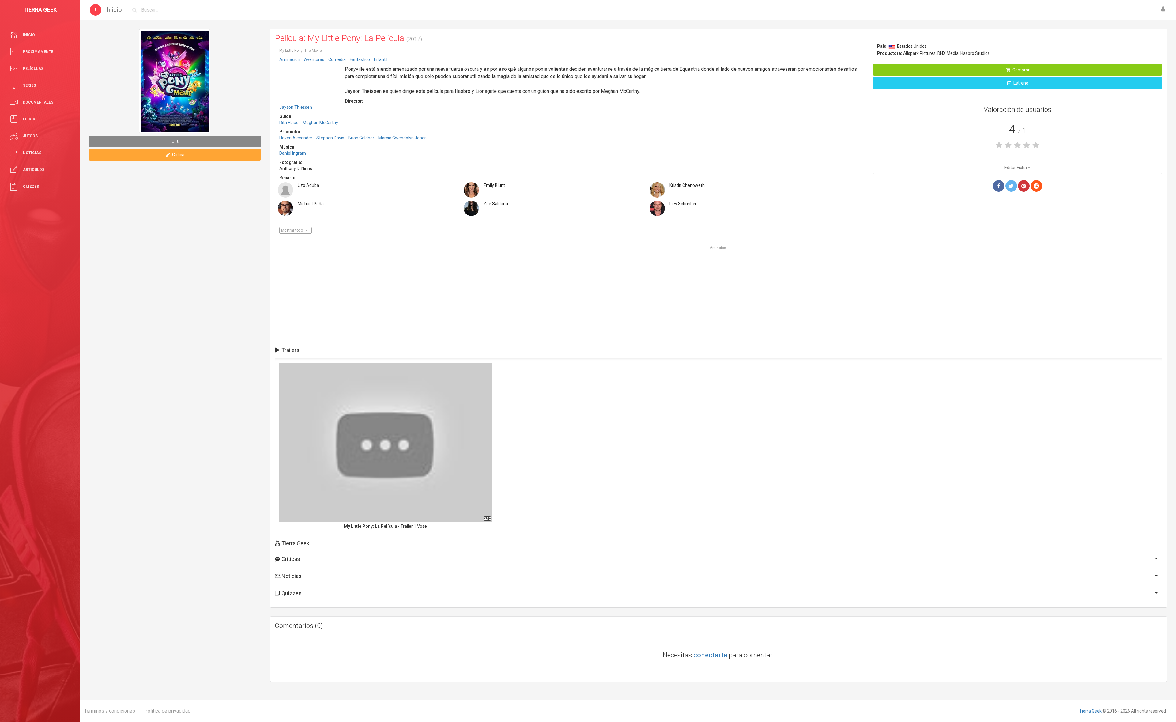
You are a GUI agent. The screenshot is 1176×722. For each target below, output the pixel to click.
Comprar (1021, 69)
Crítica (177, 154)
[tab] (718, 350)
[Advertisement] (310, 83)
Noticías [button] (291, 576)
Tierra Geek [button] (294, 543)
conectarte (710, 655)
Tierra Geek (1090, 711)
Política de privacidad (167, 711)
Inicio (114, 9)
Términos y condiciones (109, 711)
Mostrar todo (292, 230)
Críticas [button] (290, 559)
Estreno (1020, 83)
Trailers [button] (290, 350)
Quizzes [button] (291, 593)
